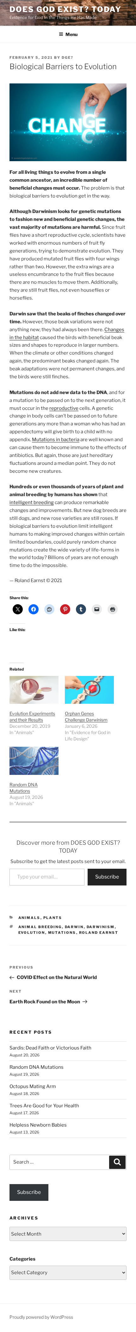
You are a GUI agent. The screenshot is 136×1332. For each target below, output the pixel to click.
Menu (71, 34)
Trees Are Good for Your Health (44, 1106)
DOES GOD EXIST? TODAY (65, 9)
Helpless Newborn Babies (38, 1125)
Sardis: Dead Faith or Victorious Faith (50, 1048)
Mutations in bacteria (55, 439)
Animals (29, 917)
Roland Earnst (99, 932)
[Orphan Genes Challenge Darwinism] (89, 690)
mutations (62, 932)
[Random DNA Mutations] (34, 761)
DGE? (67, 57)
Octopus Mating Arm (32, 1086)
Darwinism (101, 927)
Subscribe (107, 877)
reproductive (63, 408)
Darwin (74, 927)
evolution (31, 932)
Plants (52, 917)
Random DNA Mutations (36, 1067)
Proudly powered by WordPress (41, 1317)
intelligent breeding (31, 502)
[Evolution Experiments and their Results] (34, 690)
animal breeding (40, 927)
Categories (22, 1259)
